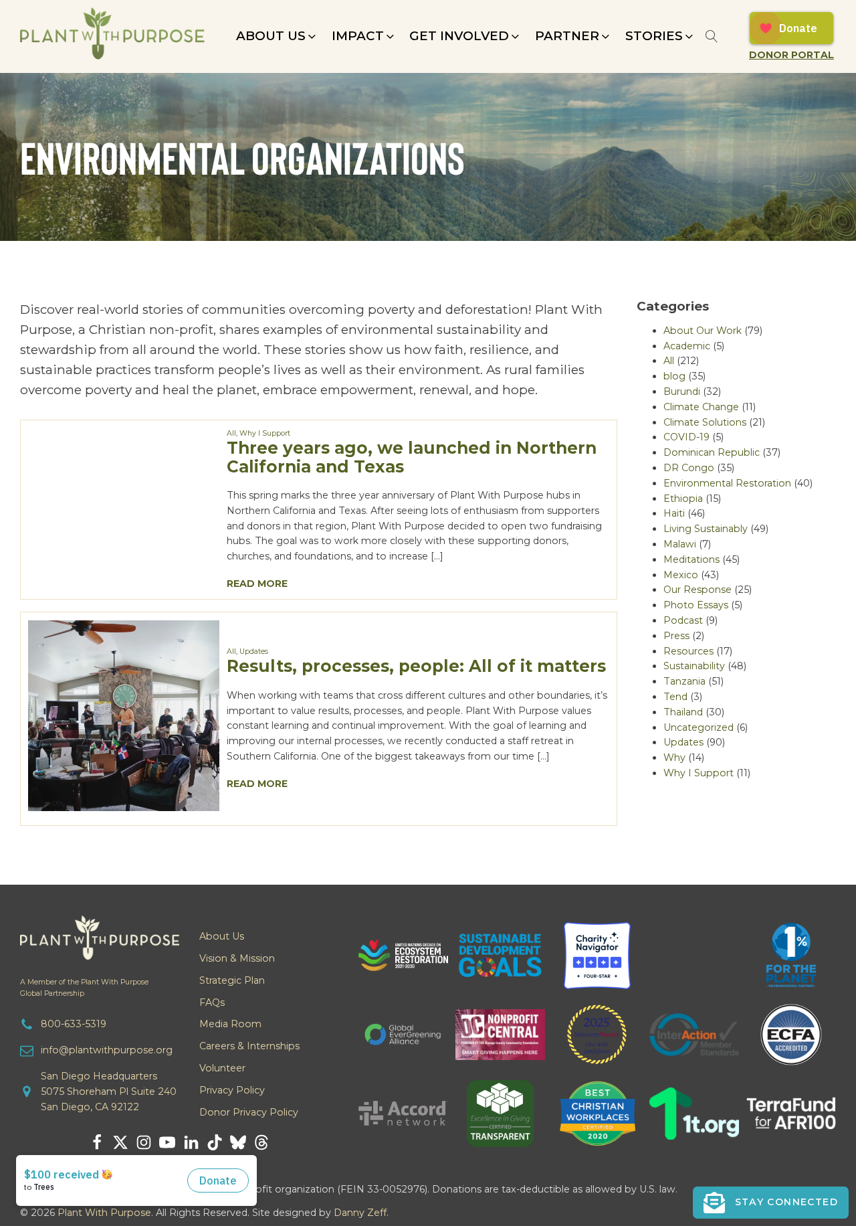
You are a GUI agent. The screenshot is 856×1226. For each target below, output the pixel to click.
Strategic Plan (232, 980)
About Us (221, 936)
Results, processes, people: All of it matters (416, 666)
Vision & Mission (237, 958)
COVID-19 (686, 437)
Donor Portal (791, 55)
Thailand (683, 712)
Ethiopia (683, 499)
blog (674, 376)
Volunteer (222, 1068)
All (231, 433)
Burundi (681, 391)
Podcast (683, 620)
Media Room (230, 1024)
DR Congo (688, 468)
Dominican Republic (711, 452)
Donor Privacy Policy (248, 1112)
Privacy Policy (232, 1090)
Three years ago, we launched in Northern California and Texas (412, 457)
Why (674, 758)
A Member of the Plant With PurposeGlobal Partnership (84, 988)
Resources (688, 651)
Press (676, 636)
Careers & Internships (249, 1046)
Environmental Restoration (727, 483)
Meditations (691, 559)
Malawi (679, 544)
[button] (277, 36)
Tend (675, 697)
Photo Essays (695, 605)
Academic (686, 346)
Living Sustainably (705, 529)
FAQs (212, 1002)
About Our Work (702, 331)
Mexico (680, 575)
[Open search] (712, 36)
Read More (257, 584)
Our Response (697, 590)
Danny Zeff (360, 1213)
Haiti (674, 513)
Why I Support (264, 433)
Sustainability (694, 666)
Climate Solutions (704, 422)
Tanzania (684, 681)
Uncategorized (698, 727)
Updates (253, 651)
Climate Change (701, 407)
